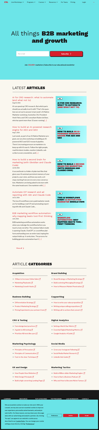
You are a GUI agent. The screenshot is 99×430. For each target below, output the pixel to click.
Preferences (54, 415)
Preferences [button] (30, 424)
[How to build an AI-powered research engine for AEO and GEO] (71, 134)
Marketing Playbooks (23, 283)
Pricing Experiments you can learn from (29, 310)
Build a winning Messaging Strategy (67, 283)
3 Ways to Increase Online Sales (26, 279)
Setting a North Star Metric (64, 326)
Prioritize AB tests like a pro (25, 333)
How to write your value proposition (67, 302)
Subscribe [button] (65, 54)
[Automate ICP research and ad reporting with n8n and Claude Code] (71, 199)
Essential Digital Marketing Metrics (67, 330)
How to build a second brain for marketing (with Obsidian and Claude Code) (31, 162)
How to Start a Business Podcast (66, 377)
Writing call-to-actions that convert (67, 310)
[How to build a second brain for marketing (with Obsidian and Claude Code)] (71, 167)
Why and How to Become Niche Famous (69, 380)
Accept (86, 415)
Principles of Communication (25, 353)
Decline (71, 415)
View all (19, 248)
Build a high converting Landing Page (28, 380)
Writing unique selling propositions (67, 306)
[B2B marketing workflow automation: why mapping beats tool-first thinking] (71, 220)
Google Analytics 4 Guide (63, 333)
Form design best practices (25, 326)
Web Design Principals (23, 377)
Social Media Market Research (65, 353)
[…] (45, 120)
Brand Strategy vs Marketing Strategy (68, 279)
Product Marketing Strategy (25, 306)
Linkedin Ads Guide (61, 357)
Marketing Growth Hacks (24, 286)
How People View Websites (25, 373)
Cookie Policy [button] (20, 421)
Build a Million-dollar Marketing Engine (68, 373)
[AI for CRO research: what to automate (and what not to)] (71, 104)
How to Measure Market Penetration (68, 286)
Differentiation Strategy (24, 302)
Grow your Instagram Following (65, 350)
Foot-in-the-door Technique (25, 357)
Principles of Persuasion (24, 350)
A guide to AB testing (23, 330)
